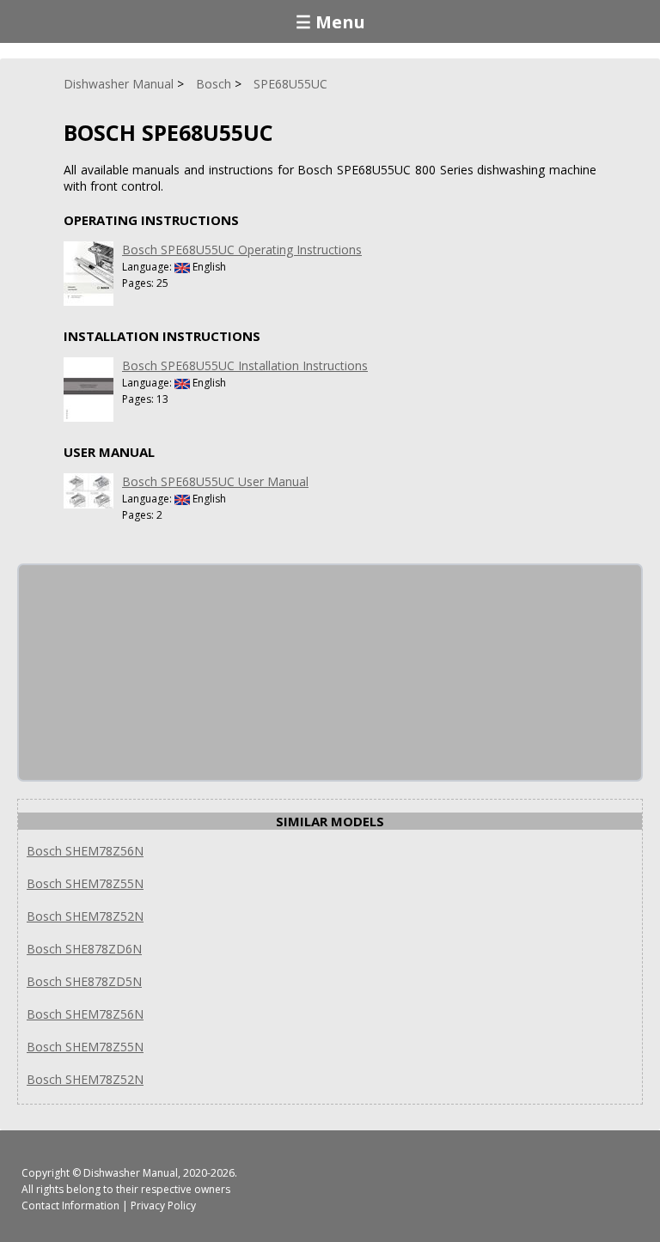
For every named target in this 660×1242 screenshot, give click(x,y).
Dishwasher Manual (130, 1173)
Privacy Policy (163, 1205)
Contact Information (70, 1205)
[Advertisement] (148, 672)
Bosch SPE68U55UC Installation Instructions (245, 365)
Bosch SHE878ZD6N (84, 949)
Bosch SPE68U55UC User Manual (215, 481)
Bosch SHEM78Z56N (85, 851)
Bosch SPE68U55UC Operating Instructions (242, 249)
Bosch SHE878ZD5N (84, 981)
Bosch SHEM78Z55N (85, 883)
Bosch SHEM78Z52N (85, 916)
